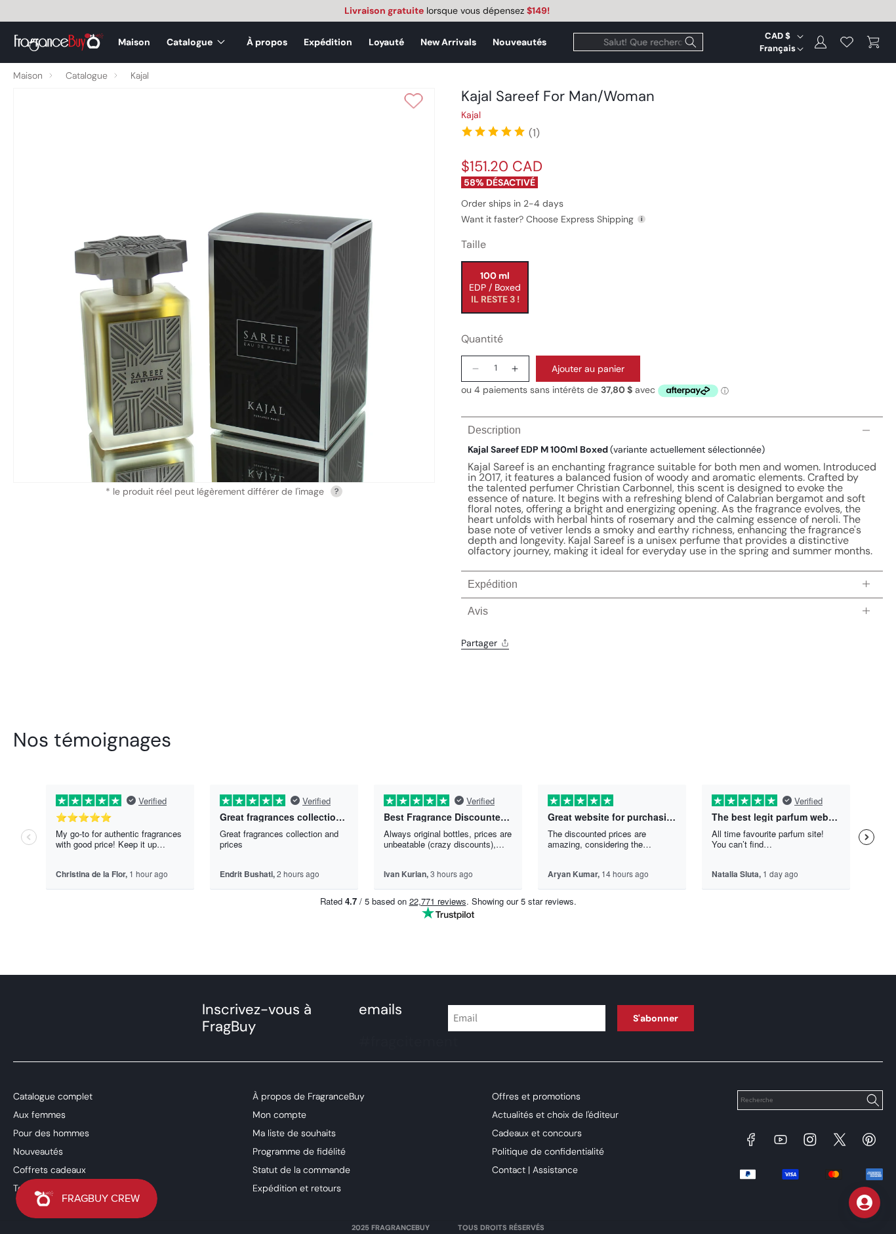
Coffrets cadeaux (49, 1170)
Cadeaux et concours (537, 1133)
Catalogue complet (52, 1096)
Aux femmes (39, 1115)
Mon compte (279, 1115)
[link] (500, 131)
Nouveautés (38, 1151)
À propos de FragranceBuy (309, 1096)
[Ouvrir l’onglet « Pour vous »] (864, 1202)
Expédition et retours (297, 1188)
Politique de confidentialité (548, 1151)
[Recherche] (691, 42)
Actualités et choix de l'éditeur (555, 1115)
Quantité (482, 339)
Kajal (140, 75)
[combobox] (638, 42)
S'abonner (655, 1018)
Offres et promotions (536, 1096)
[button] (198, 42)
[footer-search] (872, 1101)
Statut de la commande (301, 1170)
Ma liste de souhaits (294, 1133)
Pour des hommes (51, 1133)
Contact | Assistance (535, 1170)
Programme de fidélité (299, 1151)
